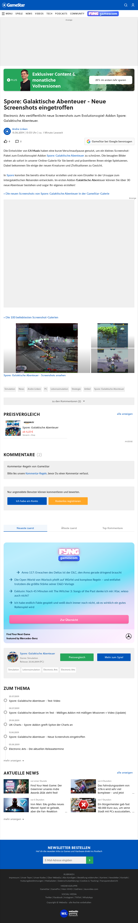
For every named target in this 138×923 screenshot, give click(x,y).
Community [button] (77, 13)
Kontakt (124, 877)
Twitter (48, 897)
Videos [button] (39, 13)
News (21, 388)
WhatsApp (88, 897)
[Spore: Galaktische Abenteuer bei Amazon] (13, 428)
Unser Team (26, 877)
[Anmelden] (89, 860)
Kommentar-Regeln (36, 473)
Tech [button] (49, 13)
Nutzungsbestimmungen (31, 880)
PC (45, 388)
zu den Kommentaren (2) (66, 401)
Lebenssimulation (59, 388)
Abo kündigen (69, 877)
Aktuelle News (21, 773)
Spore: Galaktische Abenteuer (65, 155)
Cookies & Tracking (89, 880)
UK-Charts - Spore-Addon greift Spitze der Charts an (41, 725)
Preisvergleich (22, 414)
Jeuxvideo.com (91, 889)
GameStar (44, 889)
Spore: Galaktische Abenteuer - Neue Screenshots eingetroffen (47, 737)
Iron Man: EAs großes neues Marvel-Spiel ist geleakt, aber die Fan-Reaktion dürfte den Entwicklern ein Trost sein (47, 811)
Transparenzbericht (109, 880)
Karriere (103, 877)
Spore (10, 175)
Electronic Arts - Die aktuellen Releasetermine (36, 749)
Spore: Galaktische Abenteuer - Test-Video (34, 701)
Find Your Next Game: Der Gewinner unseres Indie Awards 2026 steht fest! (46, 789)
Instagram (68, 897)
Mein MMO (67, 889)
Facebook (58, 897)
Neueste (25, 528)
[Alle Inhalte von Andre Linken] (7, 131)
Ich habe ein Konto (27, 501)
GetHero (78, 889)
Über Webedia (54, 877)
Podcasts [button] (61, 13)
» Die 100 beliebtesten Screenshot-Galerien (31, 317)
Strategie (76, 388)
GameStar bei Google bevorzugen (112, 141)
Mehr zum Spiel (114, 657)
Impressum (14, 877)
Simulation (9, 388)
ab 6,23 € (27, 431)
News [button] (29, 13)
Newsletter (114, 877)
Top (113, 528)
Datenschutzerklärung (68, 880)
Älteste (69, 528)
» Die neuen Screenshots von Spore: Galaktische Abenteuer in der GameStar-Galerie (56, 193)
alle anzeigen (125, 414)
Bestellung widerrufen (87, 877)
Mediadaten (50, 880)
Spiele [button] (19, 13)
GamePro (55, 889)
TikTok (78, 897)
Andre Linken (19, 129)
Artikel (87, 388)
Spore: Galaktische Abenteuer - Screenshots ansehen (35, 375)
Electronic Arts (50, 669)
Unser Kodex (40, 877)
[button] (126, 5)
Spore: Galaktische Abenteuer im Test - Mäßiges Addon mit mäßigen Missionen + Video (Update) (67, 713)
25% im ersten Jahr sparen (110, 80)
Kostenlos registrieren (68, 501)
